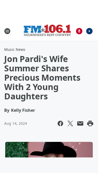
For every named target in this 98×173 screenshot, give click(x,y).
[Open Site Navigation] (7, 31)
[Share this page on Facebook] (60, 123)
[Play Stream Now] (89, 31)
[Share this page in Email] (80, 123)
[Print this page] (90, 123)
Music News (14, 49)
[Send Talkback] (79, 31)
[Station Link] (47, 31)
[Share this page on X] (70, 123)
